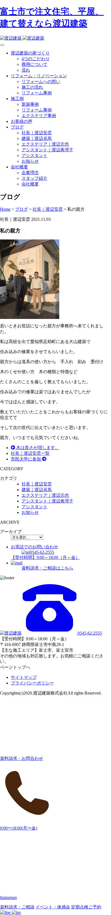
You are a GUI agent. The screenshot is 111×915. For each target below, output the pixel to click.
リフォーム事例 (37, 93)
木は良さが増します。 (37, 447)
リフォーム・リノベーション (39, 75)
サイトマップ (24, 677)
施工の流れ (32, 87)
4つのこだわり (36, 58)
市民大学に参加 (26, 459)
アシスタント (34, 155)
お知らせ (30, 161)
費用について (34, 64)
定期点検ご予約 (86, 907)
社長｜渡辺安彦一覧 (30, 453)
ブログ (17, 127)
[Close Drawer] (2, 45)
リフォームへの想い (41, 81)
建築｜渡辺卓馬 (37, 138)
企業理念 (30, 172)
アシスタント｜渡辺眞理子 (47, 150)
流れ (26, 70)
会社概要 (19, 167)
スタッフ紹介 (34, 178)
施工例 (17, 98)
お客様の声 (21, 121)
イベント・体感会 (53, 907)
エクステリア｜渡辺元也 (45, 144)
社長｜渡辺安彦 (37, 132)
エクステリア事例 (39, 115)
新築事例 (30, 104)
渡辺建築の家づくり (30, 53)
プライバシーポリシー (32, 683)
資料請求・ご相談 (17, 907)
